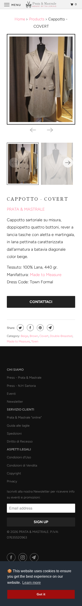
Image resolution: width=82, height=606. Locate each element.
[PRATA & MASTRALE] (41, 4)
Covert (44, 336)
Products (36, 19)
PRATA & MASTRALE (26, 209)
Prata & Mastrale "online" (24, 417)
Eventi (11, 394)
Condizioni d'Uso (19, 457)
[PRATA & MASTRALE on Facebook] (12, 557)
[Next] (50, 130)
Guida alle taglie (18, 426)
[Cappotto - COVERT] (41, 79)
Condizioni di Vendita (22, 465)
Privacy (12, 481)
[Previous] (32, 130)
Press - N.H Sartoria (21, 386)
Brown (34, 336)
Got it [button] (41, 594)
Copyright (14, 473)
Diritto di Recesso (20, 441)
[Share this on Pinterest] (40, 327)
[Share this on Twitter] (20, 327)
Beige (24, 336)
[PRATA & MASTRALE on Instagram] (23, 557)
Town (34, 341)
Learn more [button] (31, 582)
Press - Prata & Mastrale (24, 378)
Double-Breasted (61, 336)
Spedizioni (14, 433)
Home (20, 19)
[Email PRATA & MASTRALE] (35, 557)
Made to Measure (46, 274)
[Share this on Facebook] (30, 327)
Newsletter (15, 402)
